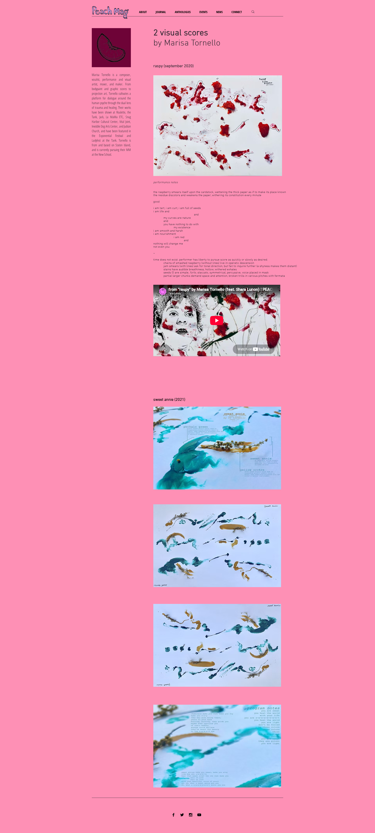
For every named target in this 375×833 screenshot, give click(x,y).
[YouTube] (199, 814)
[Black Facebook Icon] (173, 814)
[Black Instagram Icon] (190, 814)
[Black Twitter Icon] (182, 814)
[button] (144, 12)
